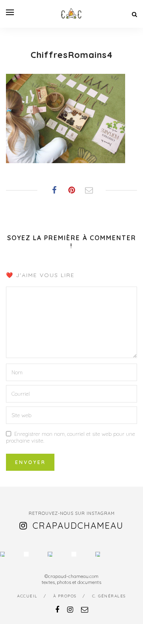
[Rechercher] (134, 14)
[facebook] (57, 609)
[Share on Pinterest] (71, 190)
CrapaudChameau (78, 525)
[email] (84, 609)
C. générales (109, 596)
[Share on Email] (89, 190)
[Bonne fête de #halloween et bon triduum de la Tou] (97, 554)
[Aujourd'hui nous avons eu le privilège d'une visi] (50, 554)
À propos (65, 596)
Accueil (27, 596)
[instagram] (70, 609)
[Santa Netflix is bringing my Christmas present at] (26, 554)
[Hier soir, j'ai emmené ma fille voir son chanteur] (74, 554)
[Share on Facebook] (54, 190)
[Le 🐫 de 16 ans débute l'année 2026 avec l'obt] (2, 554)
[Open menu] (10, 12)
